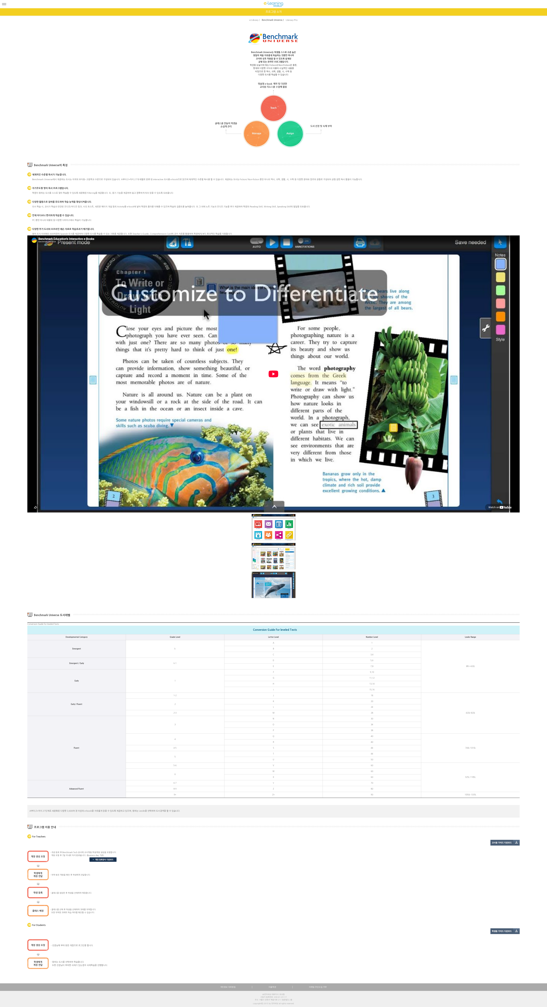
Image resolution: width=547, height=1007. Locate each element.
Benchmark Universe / (273, 20)
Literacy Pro (292, 20)
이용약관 (272, 987)
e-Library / (254, 20)
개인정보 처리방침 (228, 987)
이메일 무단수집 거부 (318, 987)
